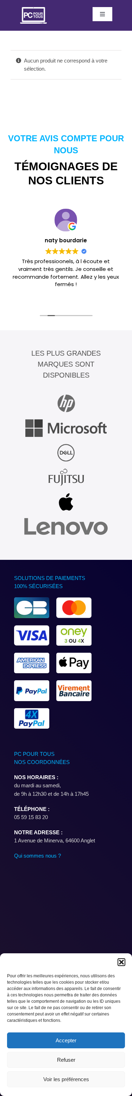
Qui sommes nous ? (37, 856)
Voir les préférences (66, 1079)
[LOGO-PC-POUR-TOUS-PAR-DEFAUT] (33, 10)
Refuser (66, 1060)
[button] (121, 962)
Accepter (66, 1040)
